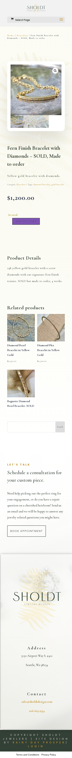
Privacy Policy (48, 754)
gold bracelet (57, 184)
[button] (55, 71)
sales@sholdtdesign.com (36, 702)
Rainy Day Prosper (39, 742)
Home (10, 35)
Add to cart (26, 221)
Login (36, 746)
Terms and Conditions (27, 754)
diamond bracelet (41, 184)
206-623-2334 (37, 711)
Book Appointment (26, 531)
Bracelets (22, 35)
